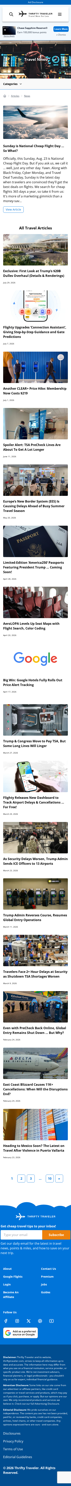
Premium (47, 1276)
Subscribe (56, 1235)
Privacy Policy (13, 1441)
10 (49, 1178)
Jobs (44, 1284)
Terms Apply (9, 36)
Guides (45, 1292)
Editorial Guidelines (17, 1457)
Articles (15, 96)
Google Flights (12, 1276)
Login (7, 1284)
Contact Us (48, 1269)
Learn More (61, 29)
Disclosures (12, 1433)
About (7, 1269)
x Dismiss (61, 34)
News (27, 96)
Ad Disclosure (35, 2)
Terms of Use (13, 1449)
